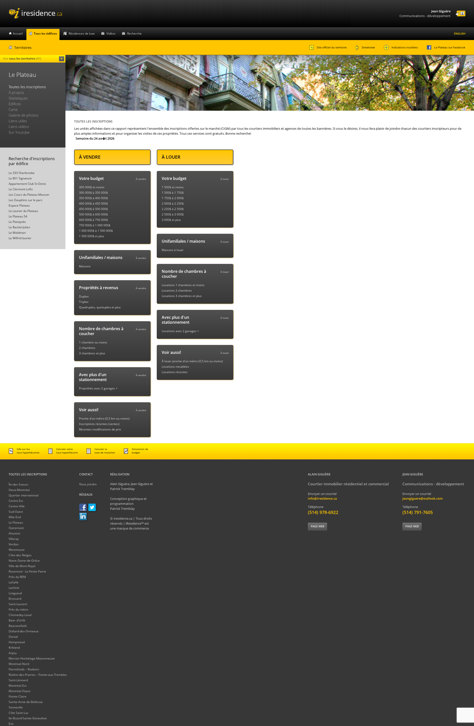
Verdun (14, 544)
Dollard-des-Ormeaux (24, 631)
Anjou (13, 653)
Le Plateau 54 (18, 216)
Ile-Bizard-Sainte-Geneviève (28, 718)
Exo (11, 724)
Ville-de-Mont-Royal (22, 566)
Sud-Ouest (16, 512)
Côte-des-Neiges (20, 555)
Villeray (14, 539)
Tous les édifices (45, 33)
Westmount (16, 550)
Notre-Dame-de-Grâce (24, 560)
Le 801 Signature (20, 178)
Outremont (16, 528)
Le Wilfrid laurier (20, 238)
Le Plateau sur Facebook (449, 47)
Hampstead (17, 642)
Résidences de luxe (82, 33)
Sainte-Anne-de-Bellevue (26, 702)
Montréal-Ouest (19, 691)
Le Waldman (17, 233)
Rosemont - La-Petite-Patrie (27, 571)
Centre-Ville (17, 506)
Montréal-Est (17, 685)
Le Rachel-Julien (19, 227)
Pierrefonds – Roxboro (24, 669)
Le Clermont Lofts (21, 189)
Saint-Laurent (18, 604)
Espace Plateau (19, 205)
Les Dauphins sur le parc (25, 200)
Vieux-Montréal (19, 490)
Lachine (14, 588)
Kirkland (14, 647)
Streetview (368, 47)
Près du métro (18, 609)
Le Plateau (16, 522)
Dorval (13, 637)
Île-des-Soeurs (18, 484)
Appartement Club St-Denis (27, 184)
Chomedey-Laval (20, 615)
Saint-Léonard (18, 680)
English (459, 33)
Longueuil (15, 593)
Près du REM (17, 577)
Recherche (134, 33)
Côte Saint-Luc (18, 713)
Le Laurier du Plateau (23, 211)
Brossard (15, 599)
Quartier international (24, 495)
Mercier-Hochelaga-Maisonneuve (32, 658)
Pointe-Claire (17, 696)
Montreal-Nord (19, 664)
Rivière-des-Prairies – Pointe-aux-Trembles (38, 675)
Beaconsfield (17, 626)
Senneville (16, 707)
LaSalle (14, 582)
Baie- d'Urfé (17, 620)
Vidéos (111, 33)
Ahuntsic (14, 533)
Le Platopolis (17, 222)
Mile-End (15, 517)
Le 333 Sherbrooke (22, 173)
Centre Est (16, 501)
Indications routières (405, 47)
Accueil (18, 33)
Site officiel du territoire (332, 47)
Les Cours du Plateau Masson (29, 194)
